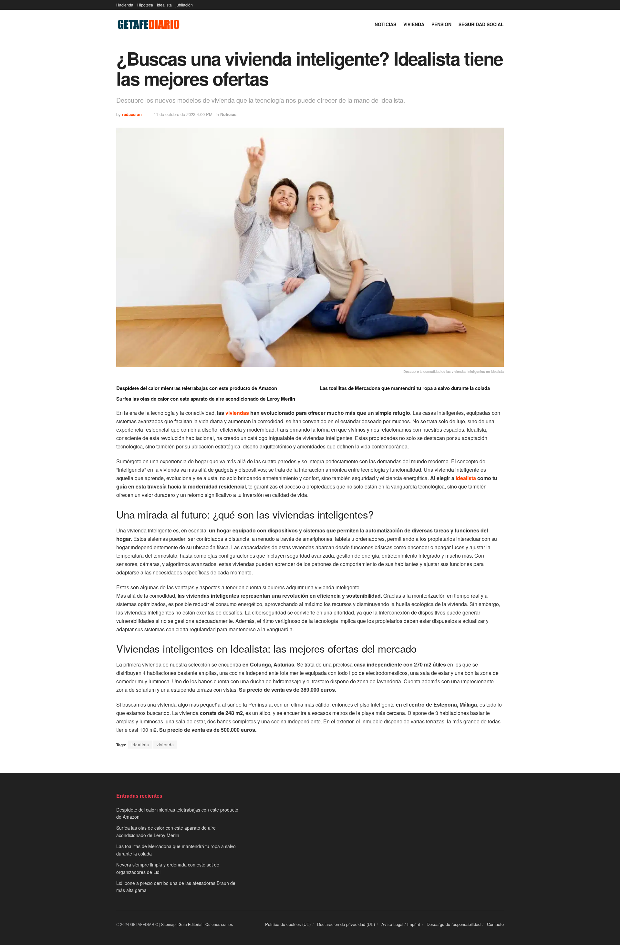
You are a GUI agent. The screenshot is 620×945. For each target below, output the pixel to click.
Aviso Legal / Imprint (400, 924)
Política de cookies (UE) (288, 924)
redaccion (132, 114)
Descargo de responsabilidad (453, 924)
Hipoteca (145, 4)
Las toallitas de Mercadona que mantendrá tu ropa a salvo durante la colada (405, 388)
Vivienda (413, 24)
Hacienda (124, 4)
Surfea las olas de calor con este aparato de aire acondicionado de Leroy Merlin (205, 398)
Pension (441, 24)
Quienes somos (219, 924)
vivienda (165, 744)
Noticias (385, 24)
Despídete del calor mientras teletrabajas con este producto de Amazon (196, 388)
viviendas (237, 412)
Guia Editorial (190, 924)
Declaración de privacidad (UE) (346, 924)
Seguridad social (481, 24)
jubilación (184, 4)
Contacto (495, 924)
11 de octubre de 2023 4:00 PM (183, 114)
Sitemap (168, 924)
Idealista (164, 4)
